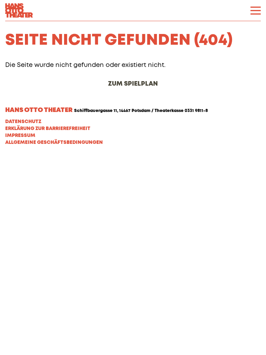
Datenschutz (23, 121)
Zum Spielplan (133, 84)
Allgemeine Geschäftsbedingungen (54, 142)
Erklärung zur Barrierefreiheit (47, 128)
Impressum (20, 135)
